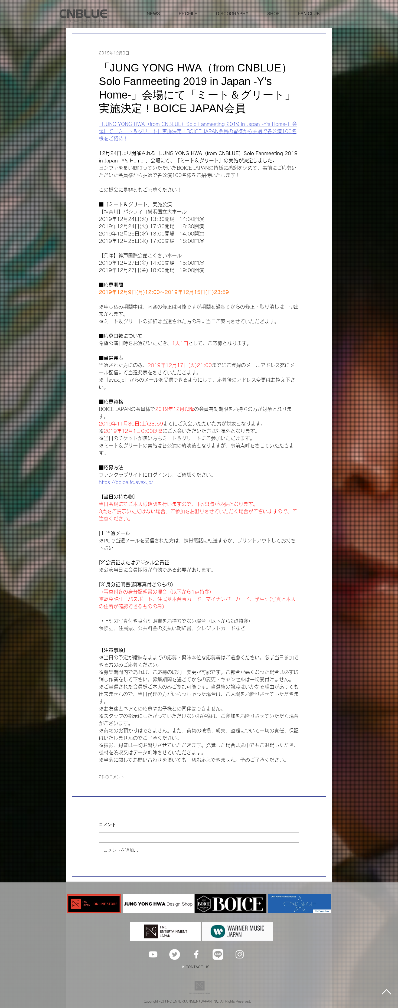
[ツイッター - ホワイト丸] (174, 954)
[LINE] (218, 954)
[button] (273, 14)
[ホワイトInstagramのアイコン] (239, 954)
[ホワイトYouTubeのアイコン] (153, 954)
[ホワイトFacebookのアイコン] (196, 954)
